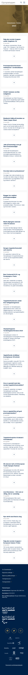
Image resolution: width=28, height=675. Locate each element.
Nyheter (19, 23)
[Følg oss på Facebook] (7, 630)
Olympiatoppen (11, 23)
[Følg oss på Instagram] (20, 630)
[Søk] (21, 2)
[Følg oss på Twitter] (14, 630)
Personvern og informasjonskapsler (14, 665)
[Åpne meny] (24, 2)
